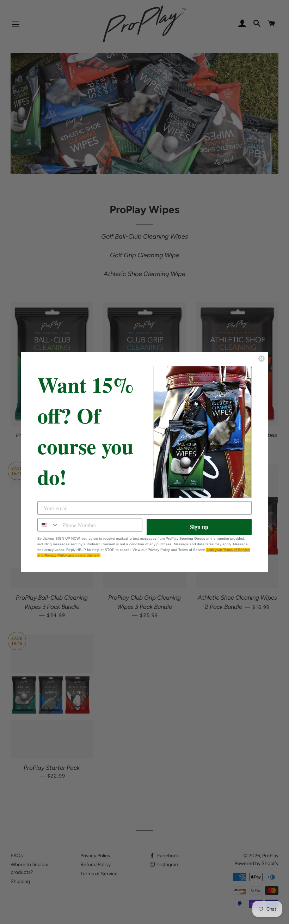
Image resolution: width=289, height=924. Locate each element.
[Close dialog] (261, 358)
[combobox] (48, 524)
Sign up (199, 527)
